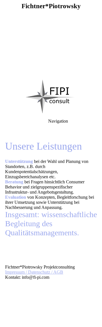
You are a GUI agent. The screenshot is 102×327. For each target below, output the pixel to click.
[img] (51, 39)
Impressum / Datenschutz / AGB (34, 272)
